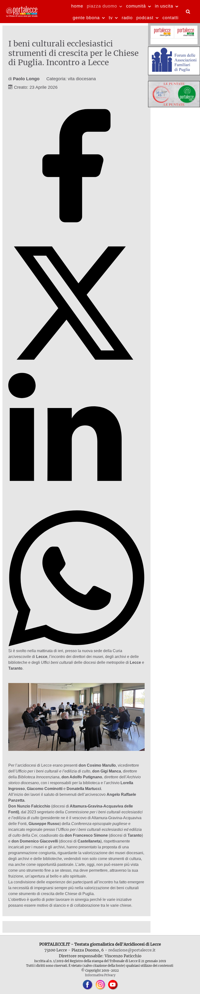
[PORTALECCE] (22, 11)
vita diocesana (82, 78)
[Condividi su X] (76, 370)
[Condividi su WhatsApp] (76, 645)
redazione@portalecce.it (132, 950)
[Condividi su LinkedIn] (76, 507)
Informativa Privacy (100, 975)
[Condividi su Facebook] (76, 232)
